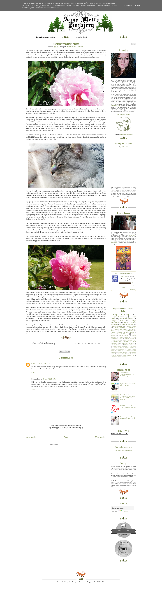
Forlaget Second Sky (117, 344)
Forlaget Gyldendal (119, 327)
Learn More (127, 5)
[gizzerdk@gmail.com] (98, 346)
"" (132, 235)
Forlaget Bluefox (117, 347)
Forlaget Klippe (123, 335)
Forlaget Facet (117, 321)
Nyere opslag (31, 437)
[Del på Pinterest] (69, 351)
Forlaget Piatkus (127, 324)
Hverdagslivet (71, 47)
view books (132, 289)
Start (66, 437)
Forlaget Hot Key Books (123, 350)
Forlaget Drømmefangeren (117, 349)
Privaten (80, 47)
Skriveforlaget (122, 356)
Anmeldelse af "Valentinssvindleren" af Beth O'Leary (127, 374)
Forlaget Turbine (124, 337)
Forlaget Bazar (132, 346)
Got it (137, 5)
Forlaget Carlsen (115, 340)
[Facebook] (82, 346)
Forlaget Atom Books (130, 344)
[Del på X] (64, 351)
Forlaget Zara (114, 356)
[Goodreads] (85, 346)
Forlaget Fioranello (116, 332)
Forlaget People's (117, 317)
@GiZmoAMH (124, 147)
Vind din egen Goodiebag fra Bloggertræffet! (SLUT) (127, 417)
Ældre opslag (100, 437)
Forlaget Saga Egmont (123, 353)
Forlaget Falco (132, 327)
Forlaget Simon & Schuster (119, 334)
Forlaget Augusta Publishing (120, 346)
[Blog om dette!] (62, 351)
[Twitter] (79, 346)
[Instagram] (75, 346)
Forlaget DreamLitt (116, 326)
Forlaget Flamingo (120, 314)
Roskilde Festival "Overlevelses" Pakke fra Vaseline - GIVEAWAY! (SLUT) (127, 397)
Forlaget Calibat (129, 347)
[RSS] (95, 346)
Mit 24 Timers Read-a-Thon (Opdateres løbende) (128, 406)
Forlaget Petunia (129, 338)
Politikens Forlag (126, 319)
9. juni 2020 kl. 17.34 (43, 364)
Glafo (33, 364)
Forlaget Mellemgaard (120, 329)
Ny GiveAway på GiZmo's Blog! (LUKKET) (127, 384)
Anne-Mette (123, 277)
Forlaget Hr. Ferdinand (120, 341)
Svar (33, 372)
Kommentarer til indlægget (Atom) (70, 445)
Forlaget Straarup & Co (128, 355)
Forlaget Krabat (128, 330)
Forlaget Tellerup (131, 326)
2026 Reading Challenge (123, 273)
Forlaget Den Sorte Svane (129, 340)
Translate (125, 511)
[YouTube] (88, 346)
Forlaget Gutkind (129, 332)
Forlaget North (121, 352)
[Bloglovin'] (92, 346)
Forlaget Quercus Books (127, 343)
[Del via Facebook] (66, 351)
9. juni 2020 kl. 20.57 (50, 379)
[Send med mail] (60, 351)
